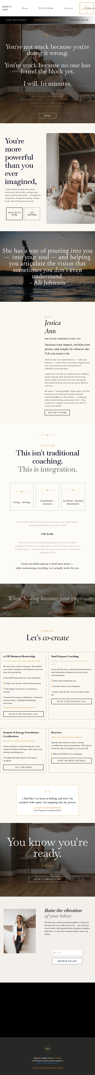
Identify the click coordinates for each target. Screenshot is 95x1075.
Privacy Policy (53, 1063)
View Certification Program (48, 1068)
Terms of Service (42, 1063)
